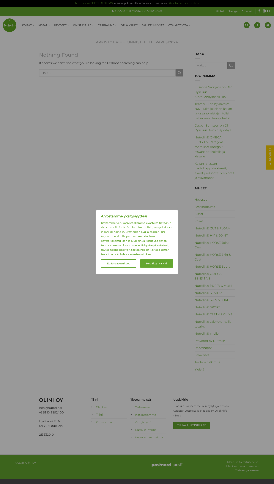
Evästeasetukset (118, 263)
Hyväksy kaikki (156, 263)
